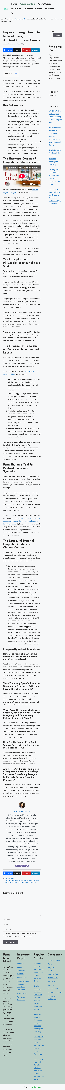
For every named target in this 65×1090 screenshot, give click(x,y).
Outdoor (51, 985)
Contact (20, 974)
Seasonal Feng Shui (55, 992)
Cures (50, 964)
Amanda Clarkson (30, 44)
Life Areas (16, 8)
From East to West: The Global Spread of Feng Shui (21, 882)
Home (14, 4)
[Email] (27, 866)
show (15, 73)
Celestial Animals (33, 8)
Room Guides (44, 4)
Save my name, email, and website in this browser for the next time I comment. (20, 935)
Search (51, 32)
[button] (12, 13)
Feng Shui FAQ (53, 974)
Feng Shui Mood (23, 977)
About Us (49, 8)
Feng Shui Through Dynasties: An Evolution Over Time (22, 881)
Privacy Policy (22, 993)
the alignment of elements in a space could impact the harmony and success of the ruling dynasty (21, 521)
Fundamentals (27, 4)
